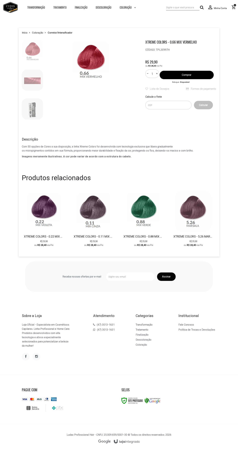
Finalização (142, 334)
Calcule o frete (153, 96)
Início (25, 32)
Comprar (186, 74)
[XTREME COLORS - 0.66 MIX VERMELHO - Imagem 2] (32, 80)
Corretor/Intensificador (60, 32)
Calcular (203, 105)
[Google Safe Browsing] (152, 400)
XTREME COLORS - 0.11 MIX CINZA (94, 236)
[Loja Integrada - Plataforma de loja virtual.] (127, 442)
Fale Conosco (186, 324)
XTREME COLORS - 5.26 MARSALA (193, 236)
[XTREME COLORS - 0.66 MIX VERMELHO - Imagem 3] (32, 109)
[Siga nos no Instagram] (36, 357)
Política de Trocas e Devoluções (196, 329)
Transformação (144, 324)
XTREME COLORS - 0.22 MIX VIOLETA (44, 236)
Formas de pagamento (203, 88)
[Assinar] (166, 276)
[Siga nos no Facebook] (26, 357)
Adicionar (51, 220)
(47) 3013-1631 (106, 324)
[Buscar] (202, 7)
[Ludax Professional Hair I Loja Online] (10, 7)
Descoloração (143, 339)
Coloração (37, 32)
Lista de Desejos (159, 88)
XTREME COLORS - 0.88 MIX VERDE (144, 236)
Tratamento (142, 329)
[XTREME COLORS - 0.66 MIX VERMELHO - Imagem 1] (32, 51)
